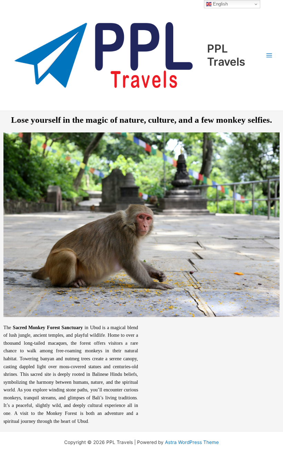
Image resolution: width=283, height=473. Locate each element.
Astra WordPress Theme (192, 442)
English (220, 4)
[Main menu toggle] (269, 55)
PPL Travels (226, 55)
